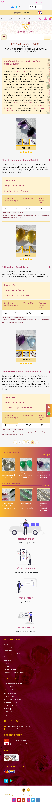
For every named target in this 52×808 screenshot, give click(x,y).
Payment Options (10, 687)
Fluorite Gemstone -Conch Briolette (21, 160)
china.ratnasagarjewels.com (20, 740)
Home (6, 644)
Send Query (8, 660)
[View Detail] (49, 160)
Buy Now (7, 715)
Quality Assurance (10, 705)
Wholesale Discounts (11, 690)
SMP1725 (26, 360)
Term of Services (10, 693)
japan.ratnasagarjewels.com (20, 744)
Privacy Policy (9, 696)
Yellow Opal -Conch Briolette (17, 267)
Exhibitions (8, 712)
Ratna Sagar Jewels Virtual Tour (15, 654)
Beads (10, 669)
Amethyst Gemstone (22, 103)
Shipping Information (12, 702)
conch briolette (22, 71)
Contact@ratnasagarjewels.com (20, 726)
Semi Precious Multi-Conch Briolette (21, 372)
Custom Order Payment (13, 684)
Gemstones (8, 666)
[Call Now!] (49, 407)
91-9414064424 (13, 729)
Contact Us (8, 651)
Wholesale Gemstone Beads (14, 672)
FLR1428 (26, 148)
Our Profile (8, 647)
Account (7, 657)
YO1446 (26, 255)
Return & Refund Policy (12, 699)
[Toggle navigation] (47, 37)
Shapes (6, 663)
